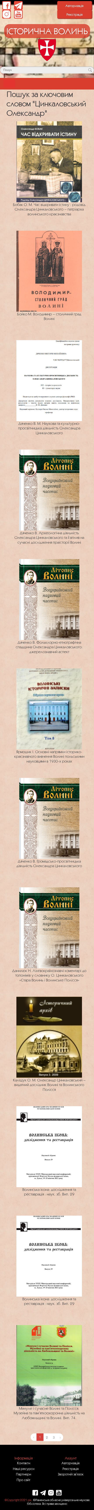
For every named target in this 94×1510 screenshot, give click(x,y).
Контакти (23, 1463)
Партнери (23, 1474)
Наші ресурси (23, 1469)
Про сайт (23, 1480)
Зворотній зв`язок (71, 1474)
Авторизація (74, 6)
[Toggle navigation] (9, 84)
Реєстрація (74, 14)
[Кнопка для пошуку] (90, 70)
